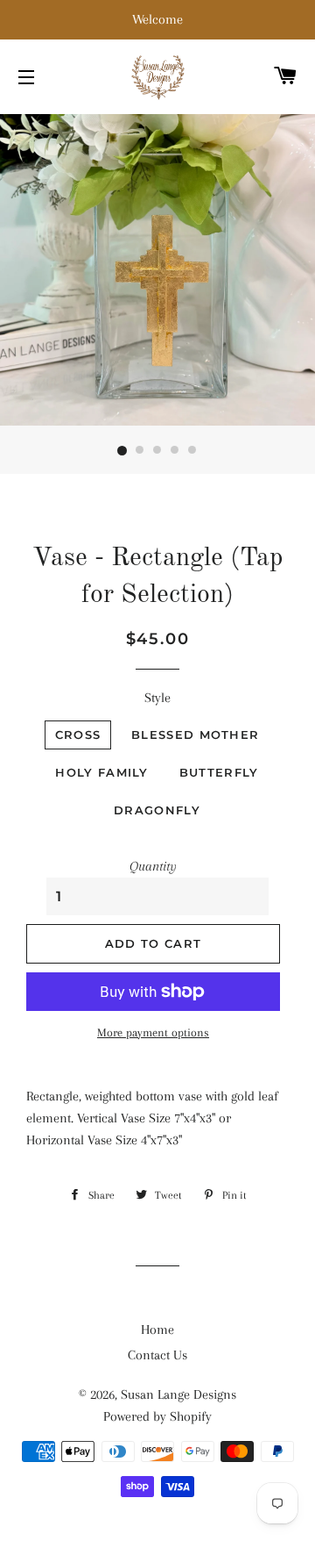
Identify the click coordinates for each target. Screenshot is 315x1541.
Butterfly (219, 772)
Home (157, 1329)
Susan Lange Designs (178, 1394)
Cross (78, 734)
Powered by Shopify (157, 1416)
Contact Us (157, 1355)
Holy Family (101, 772)
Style (157, 698)
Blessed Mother (195, 734)
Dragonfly (157, 810)
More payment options (153, 1032)
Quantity (153, 866)
